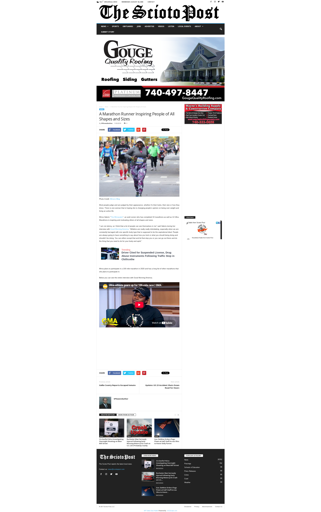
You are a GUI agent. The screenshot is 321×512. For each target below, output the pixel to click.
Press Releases (190, 471)
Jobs (139, 26)
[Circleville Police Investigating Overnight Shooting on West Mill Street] (111, 428)
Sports (115, 26)
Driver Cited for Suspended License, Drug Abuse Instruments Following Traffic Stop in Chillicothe (148, 256)
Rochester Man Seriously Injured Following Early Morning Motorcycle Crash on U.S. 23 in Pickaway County (138, 442)
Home (101, 107)
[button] (221, 29)
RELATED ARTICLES (108, 415)
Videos (161, 26)
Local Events (184, 26)
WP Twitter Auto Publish (151, 510)
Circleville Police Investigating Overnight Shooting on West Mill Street (111, 441)
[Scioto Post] (161, 13)
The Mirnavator (117, 217)
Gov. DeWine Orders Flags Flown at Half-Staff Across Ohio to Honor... (166, 490)
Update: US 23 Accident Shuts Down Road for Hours (162, 386)
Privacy (196, 506)
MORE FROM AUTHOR (126, 415)
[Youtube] (222, 2)
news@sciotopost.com (116, 469)
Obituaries (128, 26)
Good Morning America (119, 229)
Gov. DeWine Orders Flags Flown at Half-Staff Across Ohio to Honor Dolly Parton (166, 441)
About (198, 26)
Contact (151, 2)
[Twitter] (218, 2)
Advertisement (207, 506)
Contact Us (218, 506)
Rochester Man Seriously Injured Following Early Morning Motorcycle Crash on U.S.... (166, 476)
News (103, 26)
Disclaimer (187, 506)
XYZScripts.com (172, 510)
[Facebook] (211, 2)
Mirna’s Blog (115, 199)
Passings (187, 464)
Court (186, 479)
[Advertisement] (120, 348)
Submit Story (107, 32)
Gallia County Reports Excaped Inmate (117, 385)
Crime (186, 475)
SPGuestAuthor (106, 123)
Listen (171, 26)
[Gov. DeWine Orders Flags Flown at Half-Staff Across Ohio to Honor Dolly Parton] (166, 428)
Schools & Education (192, 467)
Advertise (149, 26)
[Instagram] (214, 2)
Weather (187, 482)
